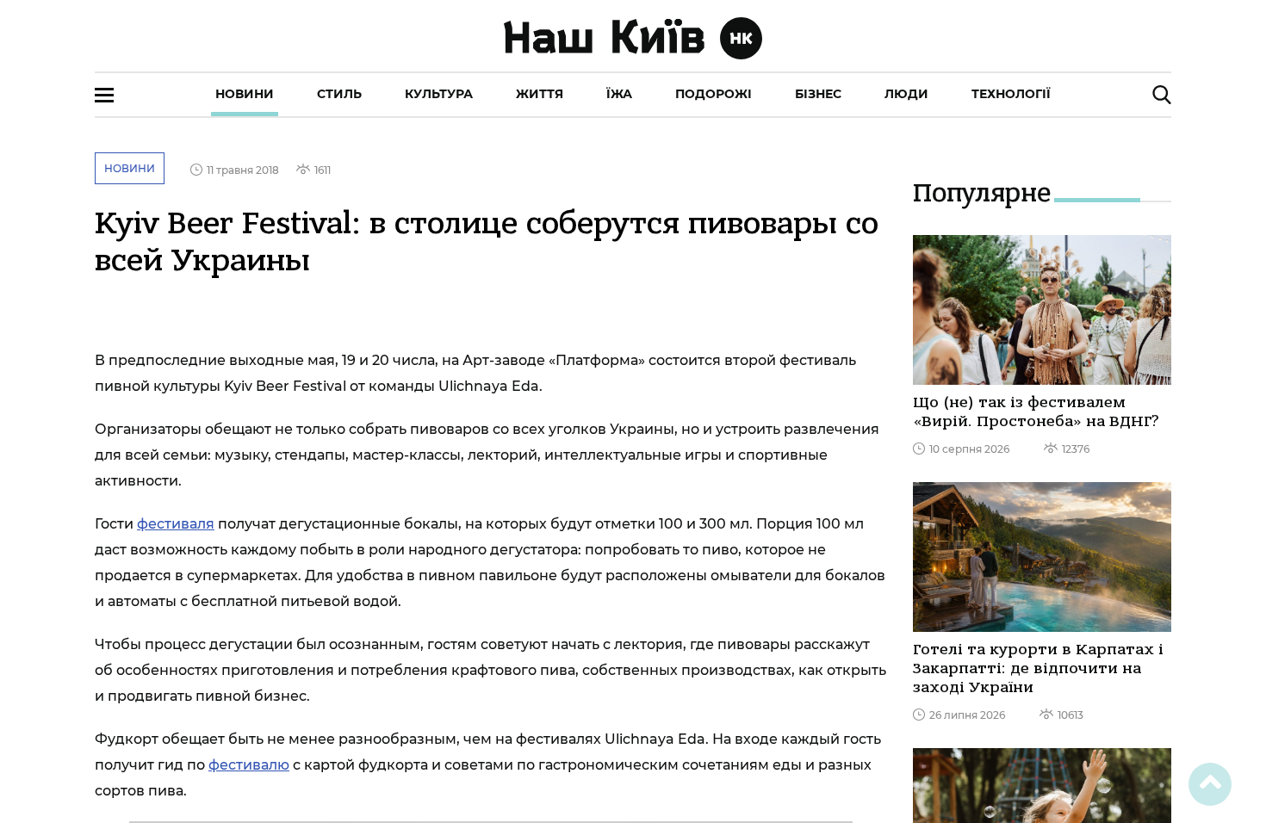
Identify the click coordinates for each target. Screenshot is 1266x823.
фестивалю (248, 765)
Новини (244, 94)
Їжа (619, 94)
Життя (539, 94)
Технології (1011, 94)
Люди (906, 94)
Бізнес (818, 94)
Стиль (339, 94)
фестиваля (175, 524)
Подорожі (713, 94)
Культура (439, 94)
